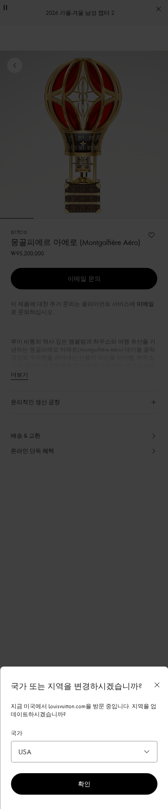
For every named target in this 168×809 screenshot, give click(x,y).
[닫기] (156, 685)
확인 (84, 783)
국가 (16, 732)
